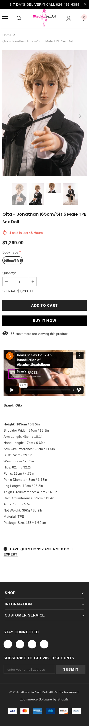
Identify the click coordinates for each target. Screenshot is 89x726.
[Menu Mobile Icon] (5, 18)
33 (12, 334)
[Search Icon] (19, 18)
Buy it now (44, 320)
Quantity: (9, 273)
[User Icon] (68, 18)
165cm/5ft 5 (12, 260)
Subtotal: (9, 291)
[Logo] (44, 18)
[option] (44, 113)
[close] (85, 4)
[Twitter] (20, 644)
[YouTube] (44, 644)
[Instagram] (32, 644)
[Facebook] (8, 644)
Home (6, 35)
